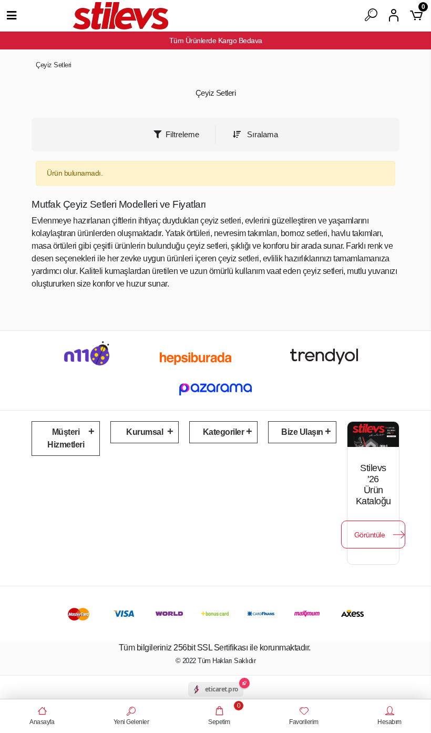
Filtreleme (182, 134)
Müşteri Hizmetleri (65, 438)
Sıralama (261, 134)
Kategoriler (223, 431)
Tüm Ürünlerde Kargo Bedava (215, 40)
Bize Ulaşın (302, 431)
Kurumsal (144, 431)
